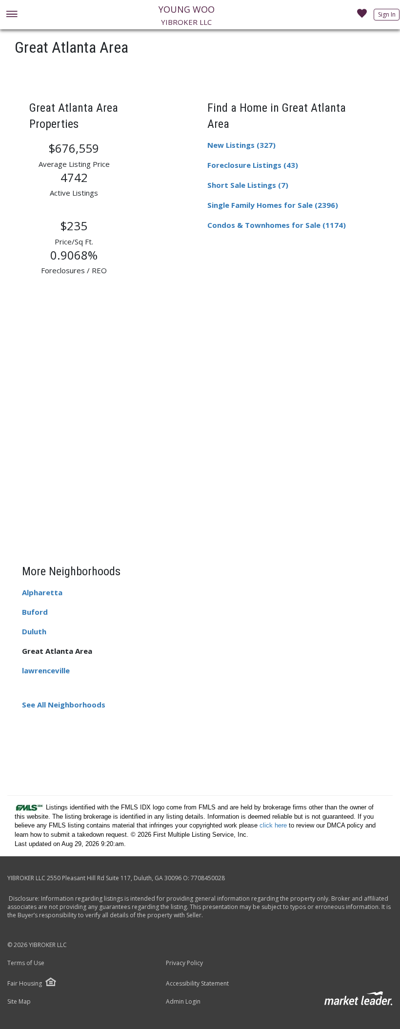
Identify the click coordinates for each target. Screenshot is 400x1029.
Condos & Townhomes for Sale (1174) (276, 225)
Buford (35, 612)
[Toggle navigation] (11, 14)
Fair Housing (24, 983)
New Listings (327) (241, 145)
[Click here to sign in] (362, 16)
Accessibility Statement (197, 984)
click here (273, 825)
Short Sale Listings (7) (247, 185)
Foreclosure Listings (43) (252, 165)
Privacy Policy (184, 963)
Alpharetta (42, 592)
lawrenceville (46, 670)
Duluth (34, 631)
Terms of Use (25, 963)
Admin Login (183, 1002)
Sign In (387, 14)
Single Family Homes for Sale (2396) (272, 205)
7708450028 (208, 878)
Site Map (19, 1002)
